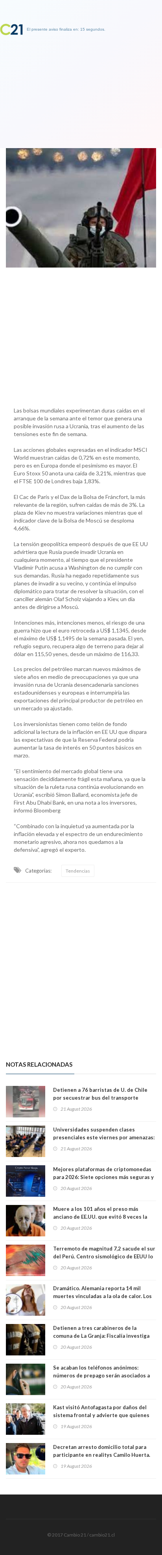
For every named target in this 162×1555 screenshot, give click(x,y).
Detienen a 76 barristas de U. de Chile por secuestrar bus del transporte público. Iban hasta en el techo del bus (100, 1098)
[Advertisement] (81, 335)
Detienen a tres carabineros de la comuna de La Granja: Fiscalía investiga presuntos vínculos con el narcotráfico (101, 1336)
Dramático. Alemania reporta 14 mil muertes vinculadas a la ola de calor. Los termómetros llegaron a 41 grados (102, 1296)
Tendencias (78, 871)
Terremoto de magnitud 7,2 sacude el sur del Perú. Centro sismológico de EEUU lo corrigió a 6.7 (104, 1256)
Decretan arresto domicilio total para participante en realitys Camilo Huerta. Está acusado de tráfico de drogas (101, 1455)
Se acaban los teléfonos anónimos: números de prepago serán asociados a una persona (101, 1375)
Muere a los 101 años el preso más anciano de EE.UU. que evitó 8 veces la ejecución (100, 1217)
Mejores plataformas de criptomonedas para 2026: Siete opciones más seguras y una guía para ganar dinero (103, 1177)
